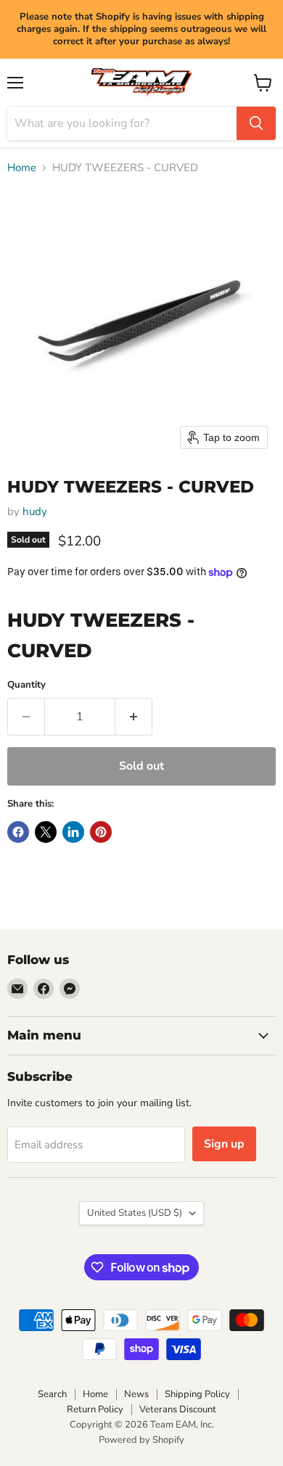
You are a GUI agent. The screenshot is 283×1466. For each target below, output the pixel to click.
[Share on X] (46, 832)
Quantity (26, 685)
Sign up (224, 1144)
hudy (34, 511)
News (136, 1394)
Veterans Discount (177, 1409)
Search (52, 1394)
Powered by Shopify (141, 1439)
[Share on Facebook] (18, 832)
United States (134, 1212)
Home (21, 168)
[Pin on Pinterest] (101, 832)
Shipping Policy (197, 1394)
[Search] (256, 123)
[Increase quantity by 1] (133, 717)
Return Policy (95, 1409)
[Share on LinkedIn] (73, 832)
